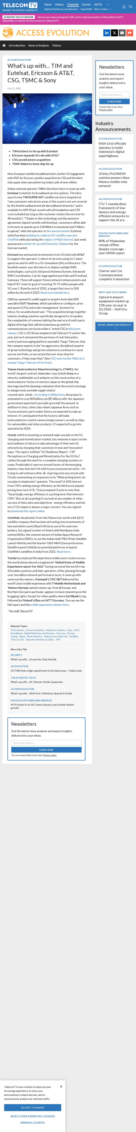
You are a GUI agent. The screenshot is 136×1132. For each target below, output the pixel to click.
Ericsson (61, 633)
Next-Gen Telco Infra (113, 292)
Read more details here (54, 292)
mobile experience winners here (49, 604)
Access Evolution (19, 59)
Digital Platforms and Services (61, 9)
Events (86, 4)
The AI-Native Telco (23, 677)
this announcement (58, 231)
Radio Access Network (56, 636)
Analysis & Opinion (55, 630)
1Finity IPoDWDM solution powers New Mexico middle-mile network (114, 180)
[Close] (61, 1086)
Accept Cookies (32, 1107)
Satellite (73, 636)
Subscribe (46, 749)
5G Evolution (17, 630)
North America (34, 636)
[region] (32, 1106)
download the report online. (28, 511)
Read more (63, 551)
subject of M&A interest (58, 239)
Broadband (16, 633)
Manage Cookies (33, 1122)
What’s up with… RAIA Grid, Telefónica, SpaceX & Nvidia (41, 693)
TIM (58, 639)
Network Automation (112, 10)
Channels (73, 4)
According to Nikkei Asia (49, 394)
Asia (69, 630)
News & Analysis (38, 45)
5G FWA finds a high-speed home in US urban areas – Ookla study (46, 670)
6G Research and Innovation (20, 16)
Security (70, 16)
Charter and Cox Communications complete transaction (114, 275)
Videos (59, 4)
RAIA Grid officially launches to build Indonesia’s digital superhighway (112, 149)
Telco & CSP (17, 639)
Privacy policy (50, 755)
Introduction (17, 45)
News (48, 4)
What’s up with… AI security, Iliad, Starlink (33, 659)
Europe (71, 633)
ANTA (98, 4)
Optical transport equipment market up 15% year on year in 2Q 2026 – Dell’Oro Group (114, 305)
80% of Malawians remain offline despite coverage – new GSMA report (112, 247)
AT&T (76, 630)
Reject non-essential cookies (33, 1116)
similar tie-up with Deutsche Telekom (46, 244)
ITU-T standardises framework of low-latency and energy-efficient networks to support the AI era (114, 212)
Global (14, 636)
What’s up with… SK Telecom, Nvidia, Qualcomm (37, 681)
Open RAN (86, 9)
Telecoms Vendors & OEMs (39, 639)
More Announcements (114, 324)
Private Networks (51, 16)
